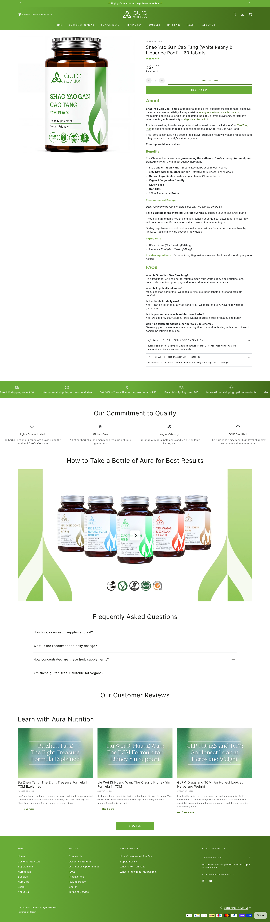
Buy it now (199, 90)
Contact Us (75, 856)
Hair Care (23, 881)
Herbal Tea (24, 871)
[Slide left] (20, 3)
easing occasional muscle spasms (219, 112)
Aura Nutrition (154, 42)
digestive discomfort (196, 119)
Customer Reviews (29, 861)
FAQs (72, 871)
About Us (23, 892)
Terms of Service (79, 892)
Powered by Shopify (27, 912)
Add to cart (209, 81)
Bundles (23, 876)
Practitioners (76, 876)
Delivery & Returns (80, 861)
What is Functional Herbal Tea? (139, 871)
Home (21, 856)
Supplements (26, 866)
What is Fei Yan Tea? (132, 866)
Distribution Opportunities (84, 866)
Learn (21, 887)
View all (135, 826)
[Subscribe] (250, 857)
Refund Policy (77, 881)
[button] (234, 14)
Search (73, 887)
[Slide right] (249, 3)
